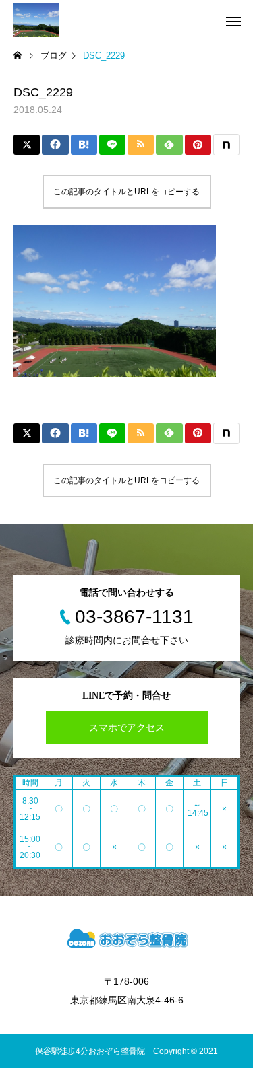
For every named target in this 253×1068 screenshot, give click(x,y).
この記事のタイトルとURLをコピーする (126, 192)
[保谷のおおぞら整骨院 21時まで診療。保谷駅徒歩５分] (36, 20)
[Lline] (112, 145)
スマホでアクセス (127, 727)
